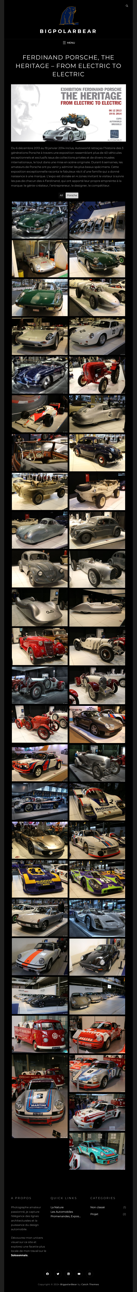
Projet (94, 1214)
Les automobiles (62, 1211)
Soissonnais (19, 1255)
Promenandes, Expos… (66, 1216)
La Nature (57, 1207)
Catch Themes (90, 1284)
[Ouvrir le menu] (68, 42)
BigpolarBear (68, 31)
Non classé (97, 1207)
